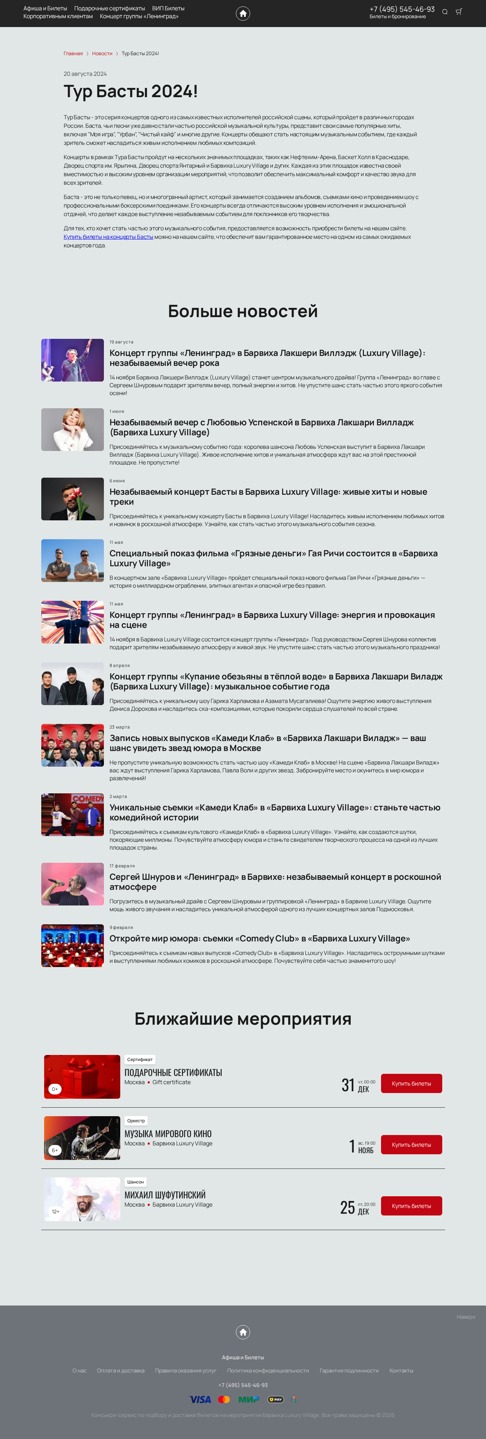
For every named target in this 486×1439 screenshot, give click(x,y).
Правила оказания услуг (186, 1370)
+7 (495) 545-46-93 (402, 9)
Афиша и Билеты (45, 8)
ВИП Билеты (168, 8)
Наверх (466, 1316)
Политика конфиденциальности (268, 1370)
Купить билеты (411, 1083)
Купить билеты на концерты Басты (108, 237)
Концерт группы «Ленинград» (139, 16)
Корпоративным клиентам (58, 16)
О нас (79, 1370)
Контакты (401, 1370)
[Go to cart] (459, 12)
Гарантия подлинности (349, 1370)
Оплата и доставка (120, 1370)
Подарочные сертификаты (109, 8)
